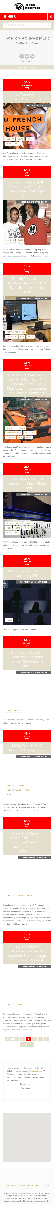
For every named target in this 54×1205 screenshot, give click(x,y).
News (38, 1185)
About (29, 1188)
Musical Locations (26, 1185)
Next (27, 1044)
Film (22, 336)
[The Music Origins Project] (27, 6)
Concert (21, 785)
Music (26, 67)
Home (19, 67)
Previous (12, 1039)
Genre (20, 139)
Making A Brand (35, 1071)
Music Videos (13, 144)
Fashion (10, 240)
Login (51, 16)
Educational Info (10, 1185)
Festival (10, 437)
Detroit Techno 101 (16, 332)
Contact (47, 1185)
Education (11, 336)
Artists (10, 139)
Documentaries (14, 433)
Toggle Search (16, 25)
